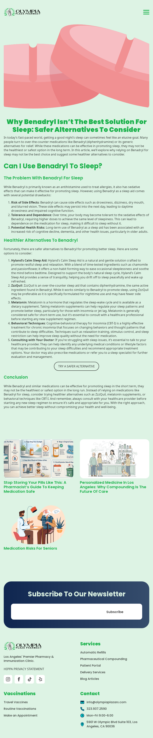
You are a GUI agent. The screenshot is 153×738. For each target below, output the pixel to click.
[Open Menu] (146, 12)
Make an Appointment (21, 715)
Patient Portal (90, 665)
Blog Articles (89, 679)
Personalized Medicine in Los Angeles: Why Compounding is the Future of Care (113, 487)
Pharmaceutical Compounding (103, 659)
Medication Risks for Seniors (30, 548)
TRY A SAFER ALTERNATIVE (76, 366)
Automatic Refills (93, 652)
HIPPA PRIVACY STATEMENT (24, 669)
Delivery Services (92, 672)
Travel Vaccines (16, 702)
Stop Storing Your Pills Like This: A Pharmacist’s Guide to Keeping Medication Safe (35, 487)
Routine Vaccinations (20, 709)
